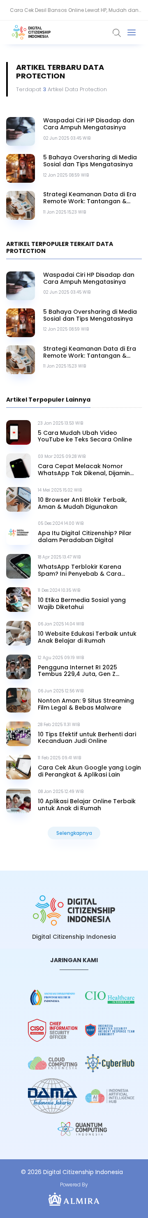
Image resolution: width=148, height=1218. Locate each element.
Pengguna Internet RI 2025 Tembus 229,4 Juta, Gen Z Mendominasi (77, 671)
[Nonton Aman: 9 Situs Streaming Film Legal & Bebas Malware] (18, 700)
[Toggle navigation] (131, 32)
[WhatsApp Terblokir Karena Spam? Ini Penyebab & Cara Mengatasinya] (18, 566)
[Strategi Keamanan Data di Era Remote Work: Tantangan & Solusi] (20, 205)
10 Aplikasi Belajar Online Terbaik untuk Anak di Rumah (87, 805)
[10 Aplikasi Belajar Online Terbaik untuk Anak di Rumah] (18, 800)
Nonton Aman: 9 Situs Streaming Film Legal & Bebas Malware (86, 704)
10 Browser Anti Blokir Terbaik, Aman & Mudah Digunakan (82, 503)
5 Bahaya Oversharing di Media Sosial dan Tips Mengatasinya (90, 161)
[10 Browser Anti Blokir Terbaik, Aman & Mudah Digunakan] (18, 499)
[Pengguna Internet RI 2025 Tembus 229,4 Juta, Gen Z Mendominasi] (18, 667)
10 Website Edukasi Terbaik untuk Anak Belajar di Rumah (87, 637)
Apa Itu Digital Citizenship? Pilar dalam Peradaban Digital (85, 537)
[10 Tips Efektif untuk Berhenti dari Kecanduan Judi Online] (18, 734)
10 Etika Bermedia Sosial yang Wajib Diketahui (82, 604)
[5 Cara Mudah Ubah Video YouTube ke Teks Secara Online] (18, 432)
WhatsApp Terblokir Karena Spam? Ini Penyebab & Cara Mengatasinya (79, 570)
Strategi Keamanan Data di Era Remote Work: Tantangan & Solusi (89, 198)
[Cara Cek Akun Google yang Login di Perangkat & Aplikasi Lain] (18, 767)
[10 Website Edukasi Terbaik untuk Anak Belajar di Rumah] (18, 633)
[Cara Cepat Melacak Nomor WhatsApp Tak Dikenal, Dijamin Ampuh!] (18, 465)
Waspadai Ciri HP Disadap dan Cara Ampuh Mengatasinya (88, 124)
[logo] (74, 910)
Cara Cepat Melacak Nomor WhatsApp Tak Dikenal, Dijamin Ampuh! (84, 470)
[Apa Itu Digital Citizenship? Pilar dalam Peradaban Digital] (18, 532)
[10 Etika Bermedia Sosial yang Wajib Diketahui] (18, 599)
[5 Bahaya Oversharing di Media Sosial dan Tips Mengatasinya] (20, 168)
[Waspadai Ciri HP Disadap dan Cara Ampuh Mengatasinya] (20, 131)
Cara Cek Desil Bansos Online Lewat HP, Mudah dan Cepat (74, 14)
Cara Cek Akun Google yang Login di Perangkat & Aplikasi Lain (89, 771)
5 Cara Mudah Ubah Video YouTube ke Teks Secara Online (85, 437)
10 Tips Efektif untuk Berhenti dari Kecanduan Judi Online (87, 738)
